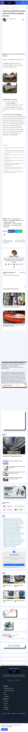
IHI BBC (5, 529)
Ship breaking (6, 225)
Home (4, 7)
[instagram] (11, 264)
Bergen (16, 521)
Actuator (19, 519)
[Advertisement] (14, 398)
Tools (5, 694)
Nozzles (6, 703)
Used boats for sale (16, 225)
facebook (9, 506)
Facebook (12, 231)
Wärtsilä (5, 544)
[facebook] (6, 264)
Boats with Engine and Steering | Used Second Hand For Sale (15, 157)
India (22, 220)
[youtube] (14, 264)
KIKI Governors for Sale (7, 586)
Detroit (22, 523)
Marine (18, 531)
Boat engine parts (16, 218)
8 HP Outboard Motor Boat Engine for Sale (12, 150)
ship (20, 109)
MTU (14, 531)
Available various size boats (10, 99)
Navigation (21, 533)
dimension (13, 103)
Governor (18, 525)
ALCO (14, 519)
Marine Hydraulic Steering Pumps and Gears (17, 467)
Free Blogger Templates (11, 719)
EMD (8, 525)
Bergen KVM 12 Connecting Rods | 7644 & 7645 (13, 168)
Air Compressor (7, 521)
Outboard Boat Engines (9, 222)
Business (5, 220)
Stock (5, 705)
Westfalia (6, 542)
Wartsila (22, 540)
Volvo (17, 540)
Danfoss (17, 523)
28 (13, 59)
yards (4, 121)
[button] (25, 2)
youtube (21, 509)
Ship (26, 719)
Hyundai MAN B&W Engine (17, 527)
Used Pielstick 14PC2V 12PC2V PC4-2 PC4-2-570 (16, 478)
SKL (9, 538)
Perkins (13, 535)
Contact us (14, 713)
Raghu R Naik (13, 256)
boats (7, 63)
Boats (4, 54)
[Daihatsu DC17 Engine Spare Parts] (14, 445)
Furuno (12, 525)
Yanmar (10, 544)
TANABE (5, 540)
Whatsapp (20, 231)
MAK (9, 529)
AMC (5, 692)
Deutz (5, 525)
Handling (6, 696)
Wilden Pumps (12, 542)
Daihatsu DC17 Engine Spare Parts (12, 456)
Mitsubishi (6, 533)
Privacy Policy (22, 713)
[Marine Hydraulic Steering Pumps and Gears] (5, 467)
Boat (9, 218)
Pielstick (18, 535)
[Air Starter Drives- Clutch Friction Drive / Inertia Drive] (5, 473)
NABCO (15, 533)
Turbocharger (11, 540)
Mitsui (11, 533)
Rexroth (5, 538)
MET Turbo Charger (7, 531)
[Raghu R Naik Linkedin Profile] (8, 629)
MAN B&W (17, 529)
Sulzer (19, 538)
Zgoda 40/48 (17, 544)
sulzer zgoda (6, 546)
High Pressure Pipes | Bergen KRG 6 (11, 167)
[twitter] (8, 264)
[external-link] (19, 264)
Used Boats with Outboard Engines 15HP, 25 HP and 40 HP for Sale (13, 325)
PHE (9, 535)
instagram (9, 509)
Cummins (6, 523)
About (8, 713)
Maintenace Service (9, 688)
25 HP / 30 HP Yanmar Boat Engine (11, 307)
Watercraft (8, 7)
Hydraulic (6, 709)
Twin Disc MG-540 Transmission (11, 289)
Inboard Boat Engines (14, 220)
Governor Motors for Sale (8, 601)
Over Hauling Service (9, 690)
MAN (13, 529)
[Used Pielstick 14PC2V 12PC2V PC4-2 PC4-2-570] (5, 479)
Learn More (9, 726)
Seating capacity (17, 223)
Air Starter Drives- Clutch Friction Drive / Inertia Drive (17, 472)
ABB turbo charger (7, 519)
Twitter (17, 231)
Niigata (5, 535)
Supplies (6, 707)
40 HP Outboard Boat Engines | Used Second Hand (13, 147)
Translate (12, 636)
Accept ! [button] (4, 729)
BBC (13, 521)
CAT (21, 521)
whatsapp (20, 506)
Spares (5, 701)
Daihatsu (11, 523)
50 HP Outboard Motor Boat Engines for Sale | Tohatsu (13, 154)
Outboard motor (7, 223)
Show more (22, 272)
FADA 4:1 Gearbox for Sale (19, 601)
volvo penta (13, 546)
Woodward (19, 542)
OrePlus (12, 716)
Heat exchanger (7, 527)
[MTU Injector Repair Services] (5, 462)
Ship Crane (14, 538)
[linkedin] (16, 264)
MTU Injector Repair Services (15, 461)
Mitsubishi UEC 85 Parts (18, 586)
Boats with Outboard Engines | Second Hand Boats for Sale (14, 160)
